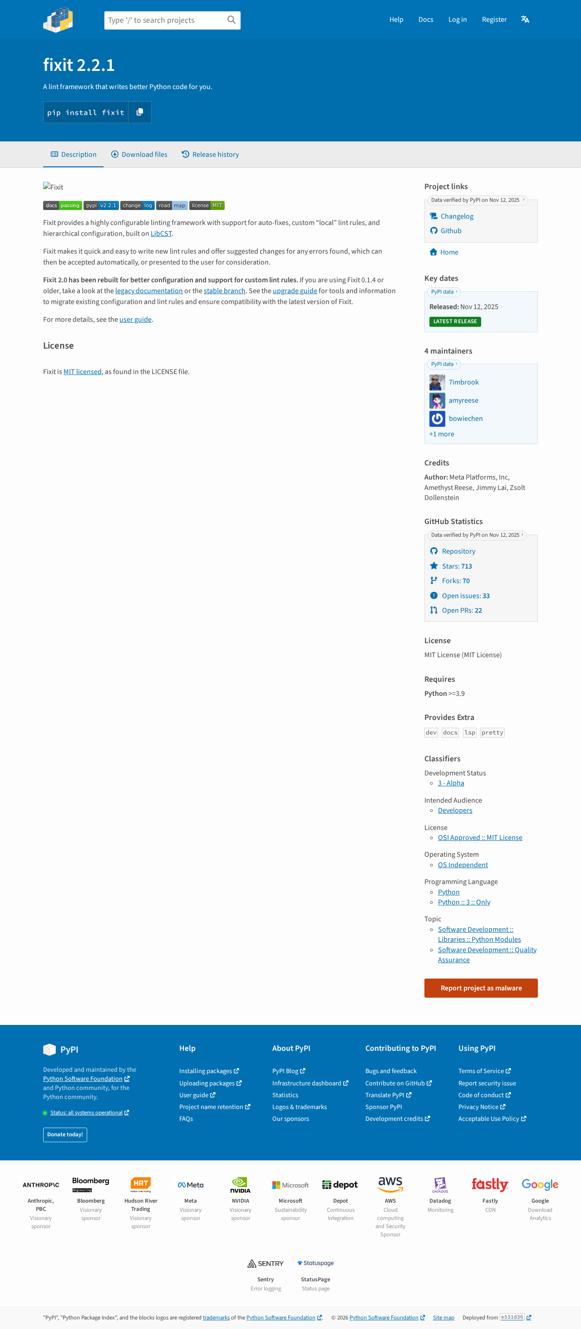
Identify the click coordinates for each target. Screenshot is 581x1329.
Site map (443, 1318)
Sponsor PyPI (383, 1107)
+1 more (441, 434)
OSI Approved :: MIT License (480, 838)
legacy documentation (149, 291)
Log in (457, 20)
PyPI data (442, 292)
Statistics (285, 1095)
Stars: (456, 566)
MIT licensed (83, 372)
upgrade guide (295, 291)
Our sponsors (290, 1119)
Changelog (457, 216)
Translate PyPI (384, 1095)
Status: (86, 1113)
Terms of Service (481, 1071)
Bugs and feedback (391, 1071)
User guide (193, 1095)
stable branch (225, 291)
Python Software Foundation (83, 1079)
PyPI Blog (285, 1071)
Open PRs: (461, 610)
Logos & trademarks (299, 1107)
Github (451, 231)
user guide (135, 320)
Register (494, 20)
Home (449, 252)
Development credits (394, 1119)
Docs (426, 20)
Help (396, 20)
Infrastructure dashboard (306, 1083)
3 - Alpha (451, 783)
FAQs (186, 1119)
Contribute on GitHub (395, 1083)
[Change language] (526, 19)
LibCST (161, 234)
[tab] (73, 154)
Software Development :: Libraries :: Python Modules (479, 934)
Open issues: (465, 596)
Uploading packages (207, 1083)
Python (449, 892)
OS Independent (463, 865)
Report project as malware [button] (481, 988)
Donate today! (65, 1134)
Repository (458, 551)
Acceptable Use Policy (488, 1119)
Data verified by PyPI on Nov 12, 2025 (476, 200)
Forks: (455, 581)
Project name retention (211, 1107)
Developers (455, 810)
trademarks (216, 1318)
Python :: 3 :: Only (464, 902)
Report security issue (487, 1083)
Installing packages (205, 1071)
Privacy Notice (478, 1107)
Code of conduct (481, 1095)
